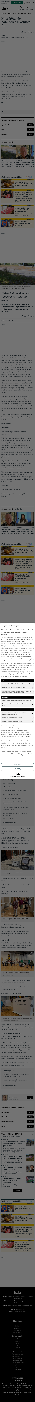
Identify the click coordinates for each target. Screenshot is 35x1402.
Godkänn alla (17, 765)
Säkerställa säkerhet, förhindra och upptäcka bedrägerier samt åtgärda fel (14, 713)
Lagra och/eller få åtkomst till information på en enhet (16, 684)
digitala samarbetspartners (11, 646)
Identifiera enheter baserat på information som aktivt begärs (16, 704)
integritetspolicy (19, 756)
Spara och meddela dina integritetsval (12, 721)
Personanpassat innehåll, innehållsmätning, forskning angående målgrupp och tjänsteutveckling (16, 691)
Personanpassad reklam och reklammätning (13, 687)
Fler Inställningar (17, 769)
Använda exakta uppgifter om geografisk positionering (16, 700)
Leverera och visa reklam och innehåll (12, 717)
